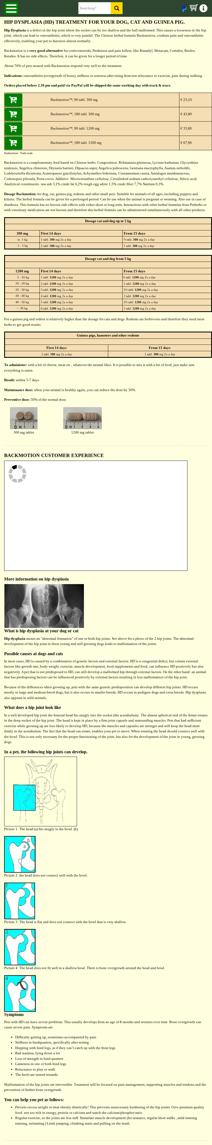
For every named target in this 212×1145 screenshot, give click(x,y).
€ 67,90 (186, 143)
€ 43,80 (186, 114)
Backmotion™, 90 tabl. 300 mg (74, 100)
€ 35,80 (186, 128)
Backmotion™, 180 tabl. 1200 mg (76, 143)
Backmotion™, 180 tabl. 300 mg (75, 114)
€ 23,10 (186, 100)
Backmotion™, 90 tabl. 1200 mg (75, 128)
